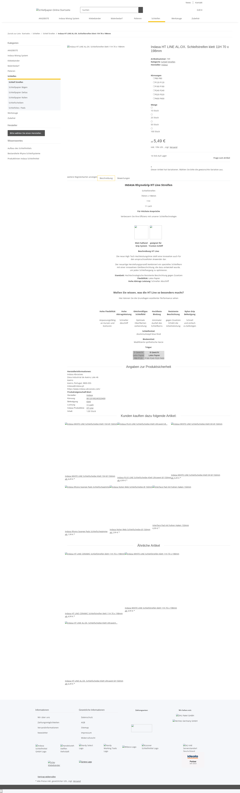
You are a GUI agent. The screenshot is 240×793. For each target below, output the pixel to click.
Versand (173, 147)
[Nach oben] (1, 791)
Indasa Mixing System (18, 55)
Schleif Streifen (168, 61)
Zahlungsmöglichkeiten (48, 722)
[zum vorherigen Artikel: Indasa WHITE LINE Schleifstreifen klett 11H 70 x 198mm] (113, 34)
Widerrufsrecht (88, 738)
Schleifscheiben (16, 102)
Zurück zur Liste (14, 33)
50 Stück (155, 124)
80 (88, 398)
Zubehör (12, 118)
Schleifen (12, 76)
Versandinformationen (48, 727)
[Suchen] (140, 10)
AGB (83, 722)
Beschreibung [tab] (106, 178)
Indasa (90, 395)
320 (100, 398)
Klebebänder (14, 60)
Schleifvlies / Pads (17, 107)
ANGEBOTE (13, 50)
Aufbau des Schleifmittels (20, 148)
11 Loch (90, 404)
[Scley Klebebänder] (55, 764)
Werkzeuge (13, 113)
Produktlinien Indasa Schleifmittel (23, 158)
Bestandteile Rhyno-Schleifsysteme (24, 153)
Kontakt (198, 2)
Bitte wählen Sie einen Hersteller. (26, 133)
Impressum (86, 732)
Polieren (11, 71)
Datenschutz (87, 717)
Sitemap (85, 727)
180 (93, 398)
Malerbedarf (13, 66)
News (188, 2)
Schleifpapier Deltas (18, 92)
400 (103, 398)
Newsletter (43, 732)
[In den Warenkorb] (69, 43)
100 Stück (155, 131)
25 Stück (155, 117)
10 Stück (155, 110)
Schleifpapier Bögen (18, 87)
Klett (89, 401)
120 (90, 398)
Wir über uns (44, 717)
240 (97, 398)
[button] (187, 10)
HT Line (90, 408)
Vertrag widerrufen (47, 776)
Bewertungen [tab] (123, 178)
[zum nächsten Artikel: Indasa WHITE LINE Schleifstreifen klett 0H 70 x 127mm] (118, 34)
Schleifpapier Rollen (18, 97)
